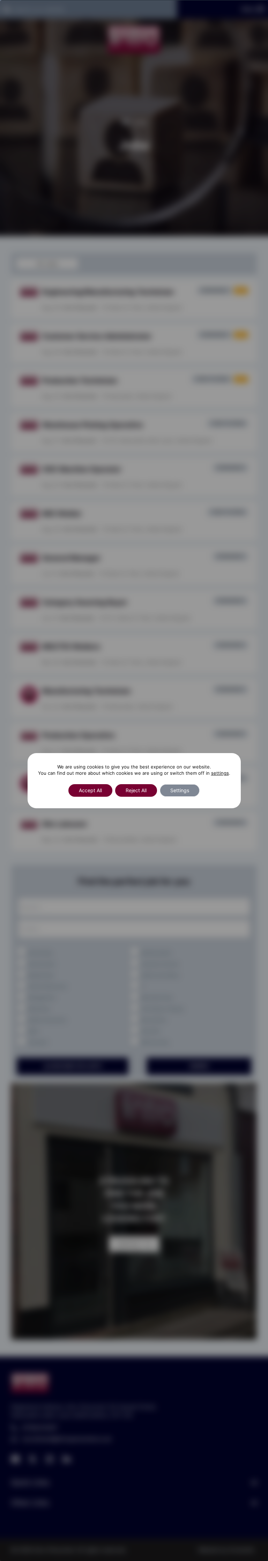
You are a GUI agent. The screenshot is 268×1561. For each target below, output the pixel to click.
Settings (179, 790)
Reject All (136, 790)
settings (220, 773)
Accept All (90, 790)
